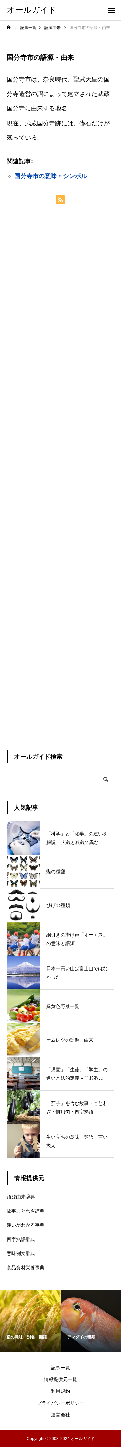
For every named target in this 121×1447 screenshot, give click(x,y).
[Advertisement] (60, 477)
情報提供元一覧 (60, 1379)
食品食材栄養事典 (25, 1267)
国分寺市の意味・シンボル (50, 176)
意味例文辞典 (21, 1253)
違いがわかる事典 (25, 1225)
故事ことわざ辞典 (25, 1211)
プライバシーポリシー (60, 1403)
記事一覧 (60, 1367)
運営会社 (60, 1414)
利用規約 (60, 1391)
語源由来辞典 (21, 1196)
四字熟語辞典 (21, 1239)
